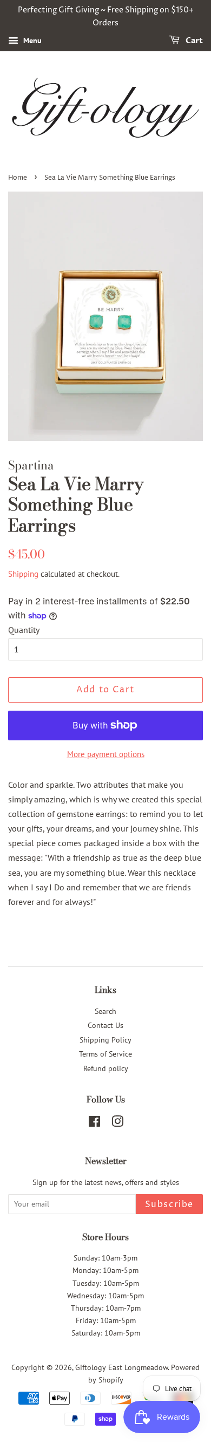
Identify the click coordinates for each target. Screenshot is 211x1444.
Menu (31, 40)
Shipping (23, 574)
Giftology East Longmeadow (121, 1367)
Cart (193, 41)
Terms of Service (105, 1054)
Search (105, 1011)
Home (17, 177)
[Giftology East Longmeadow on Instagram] (117, 1123)
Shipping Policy (105, 1040)
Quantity (23, 629)
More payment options (105, 754)
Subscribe (169, 1204)
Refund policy (105, 1068)
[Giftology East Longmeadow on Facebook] (94, 1123)
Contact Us (105, 1025)
